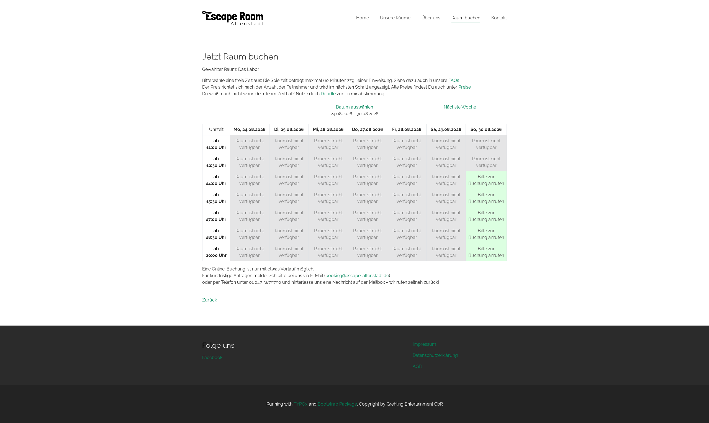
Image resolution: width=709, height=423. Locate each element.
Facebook (212, 357)
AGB (417, 366)
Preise (464, 87)
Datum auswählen (354, 107)
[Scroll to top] (696, 410)
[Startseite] (232, 18)
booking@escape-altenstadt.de (357, 275)
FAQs (453, 80)
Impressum (424, 344)
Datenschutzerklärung (435, 355)
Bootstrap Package (337, 404)
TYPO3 (301, 404)
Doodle (328, 93)
